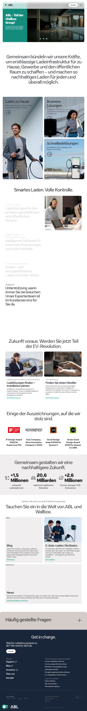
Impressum (47, 701)
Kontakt (73, 5)
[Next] (47, 39)
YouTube (8, 698)
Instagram (20, 698)
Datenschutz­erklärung (49, 698)
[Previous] (40, 39)
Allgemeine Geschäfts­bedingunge (52, 696)
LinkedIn (14, 698)
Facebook (26, 698)
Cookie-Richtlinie (48, 699)
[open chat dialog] (4, 706)
